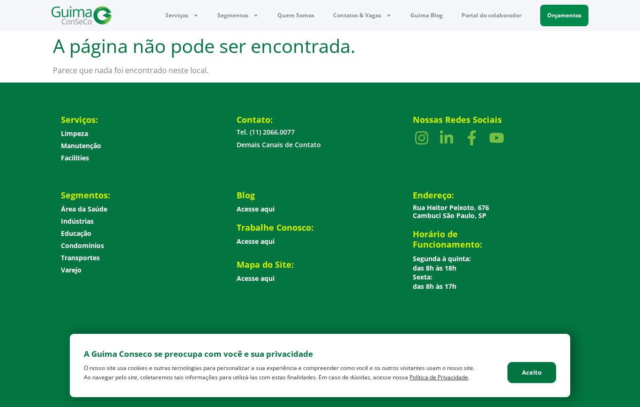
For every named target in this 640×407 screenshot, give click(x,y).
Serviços (176, 15)
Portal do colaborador (491, 15)
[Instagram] (422, 137)
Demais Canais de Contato (279, 144)
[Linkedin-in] (446, 137)
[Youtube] (497, 137)
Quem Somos (295, 15)
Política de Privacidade (438, 377)
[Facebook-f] (471, 137)
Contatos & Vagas (357, 15)
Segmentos (232, 15)
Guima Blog (426, 15)
